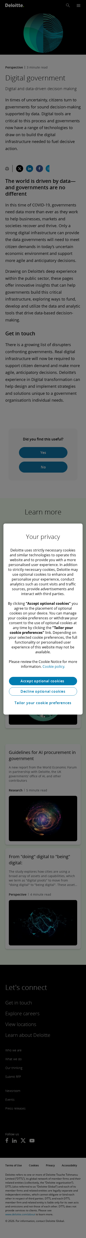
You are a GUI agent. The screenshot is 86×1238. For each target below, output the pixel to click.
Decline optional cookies (43, 691)
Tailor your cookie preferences (43, 702)
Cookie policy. (54, 666)
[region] (43, 619)
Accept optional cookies (43, 681)
